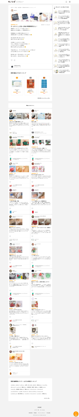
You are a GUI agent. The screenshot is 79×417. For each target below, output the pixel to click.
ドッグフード (27, 393)
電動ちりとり (27, 389)
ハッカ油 (20, 391)
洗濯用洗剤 (29, 387)
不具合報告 (48, 412)
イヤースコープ (40, 389)
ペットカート (39, 393)
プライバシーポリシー (41, 412)
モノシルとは (42, 409)
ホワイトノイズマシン (33, 391)
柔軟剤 (33, 387)
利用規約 (35, 412)
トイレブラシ (13, 389)
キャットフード (33, 393)
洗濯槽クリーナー (42, 387)
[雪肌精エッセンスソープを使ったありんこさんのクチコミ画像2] (24, 17)
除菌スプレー (24, 387)
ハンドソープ (18, 387)
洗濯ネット (37, 387)
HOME (39, 407)
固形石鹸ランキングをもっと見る (44, 98)
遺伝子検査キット (21, 393)
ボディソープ (13, 387)
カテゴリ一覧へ (47, 398)
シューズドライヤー (14, 391)
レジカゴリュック (14, 393)
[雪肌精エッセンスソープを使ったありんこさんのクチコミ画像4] (44, 17)
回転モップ (22, 389)
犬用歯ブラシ (44, 393)
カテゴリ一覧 (36, 409)
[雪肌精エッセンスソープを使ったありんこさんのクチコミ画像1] (15, 17)
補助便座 (17, 389)
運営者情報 (30, 412)
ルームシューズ (40, 391)
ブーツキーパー (25, 391)
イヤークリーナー (33, 389)
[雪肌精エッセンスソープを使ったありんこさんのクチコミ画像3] (34, 17)
